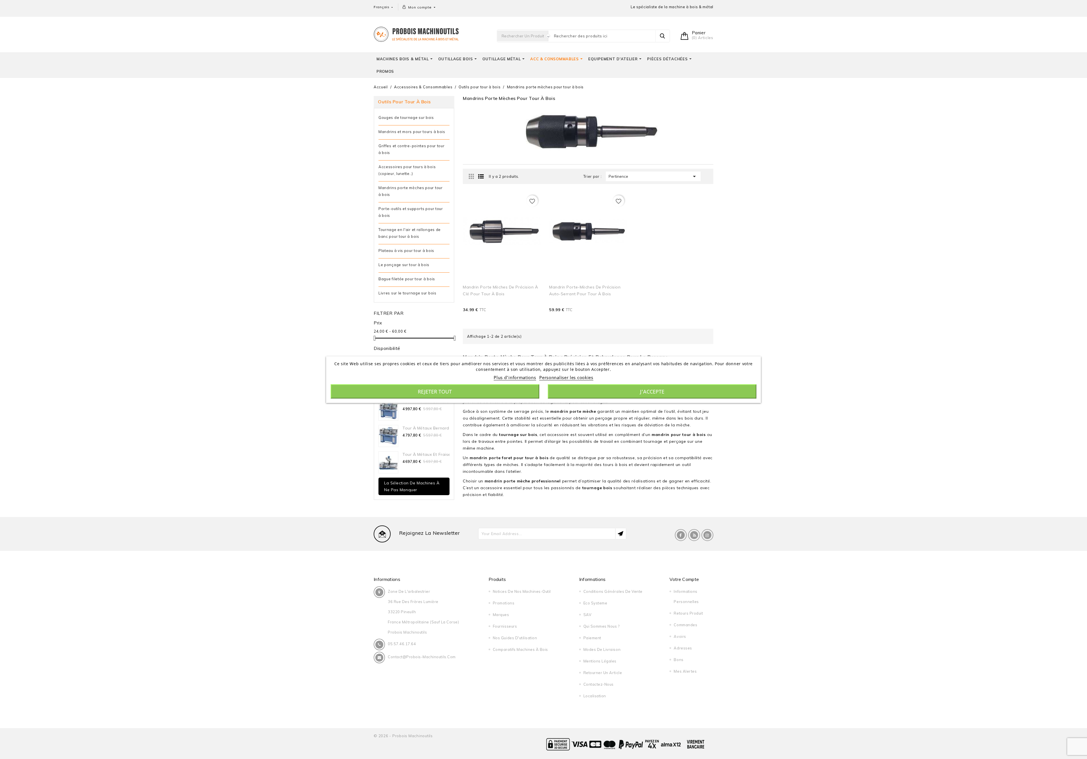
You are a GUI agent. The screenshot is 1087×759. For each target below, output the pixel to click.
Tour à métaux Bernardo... (429, 428)
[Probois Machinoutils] (416, 33)
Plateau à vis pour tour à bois (406, 250)
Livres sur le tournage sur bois (407, 293)
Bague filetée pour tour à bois (406, 279)
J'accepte (652, 391)
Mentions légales (600, 661)
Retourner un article (602, 672)
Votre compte (684, 579)
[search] (662, 36)
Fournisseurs (505, 626)
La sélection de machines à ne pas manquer (412, 486)
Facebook (681, 535)
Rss (694, 535)
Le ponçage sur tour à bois (403, 264)
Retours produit (688, 613)
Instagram (707, 535)
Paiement (592, 638)
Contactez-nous (598, 684)
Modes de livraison (601, 649)
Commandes (685, 625)
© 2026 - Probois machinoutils (403, 736)
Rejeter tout (435, 391)
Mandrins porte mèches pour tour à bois (410, 191)
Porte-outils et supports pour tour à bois (410, 212)
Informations (387, 579)
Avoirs (680, 636)
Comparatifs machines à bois (520, 649)
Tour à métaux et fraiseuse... (432, 454)
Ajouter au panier (522, 317)
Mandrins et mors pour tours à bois (411, 131)
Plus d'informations (515, 377)
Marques (501, 614)
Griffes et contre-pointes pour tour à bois (411, 149)
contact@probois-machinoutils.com (422, 657)
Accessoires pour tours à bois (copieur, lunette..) (407, 170)
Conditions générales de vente (613, 591)
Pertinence (653, 176)
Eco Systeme (595, 603)
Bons (678, 659)
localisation (594, 696)
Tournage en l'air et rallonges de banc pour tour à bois (409, 233)
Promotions (503, 603)
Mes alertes (685, 671)
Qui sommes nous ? (601, 626)
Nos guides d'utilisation (515, 638)
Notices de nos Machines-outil (522, 591)
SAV (587, 614)
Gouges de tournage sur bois (406, 117)
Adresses (683, 648)
